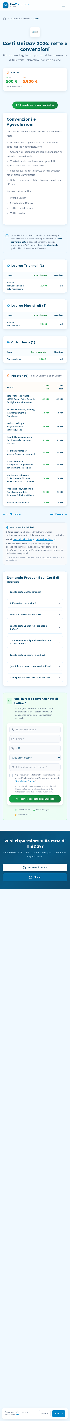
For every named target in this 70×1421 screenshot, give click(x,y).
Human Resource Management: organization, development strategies (20, 464)
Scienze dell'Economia (13, 324)
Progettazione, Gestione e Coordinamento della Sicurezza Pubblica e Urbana (20, 492)
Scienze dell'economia (18, 502)
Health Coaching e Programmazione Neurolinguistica (15, 426)
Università (15, 18)
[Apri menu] (63, 5)
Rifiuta (45, 1413)
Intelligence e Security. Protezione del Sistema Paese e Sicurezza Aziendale (21, 478)
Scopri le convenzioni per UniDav (37, 105)
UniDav (26, 18)
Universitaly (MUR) (44, 539)
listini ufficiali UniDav (22, 539)
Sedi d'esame (56, 514)
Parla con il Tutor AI (37, 867)
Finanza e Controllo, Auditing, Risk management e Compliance (21, 413)
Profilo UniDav (14, 514)
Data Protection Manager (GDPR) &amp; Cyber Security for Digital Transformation (21, 399)
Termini (31, 781)
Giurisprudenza (14, 359)
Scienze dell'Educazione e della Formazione (15, 286)
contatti (47, 557)
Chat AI (37, 877)
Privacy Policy (20, 781)
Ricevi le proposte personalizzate (37, 799)
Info (17, 1414)
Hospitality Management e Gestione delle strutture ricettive (19, 440)
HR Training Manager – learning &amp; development (21, 452)
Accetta (59, 1413)
